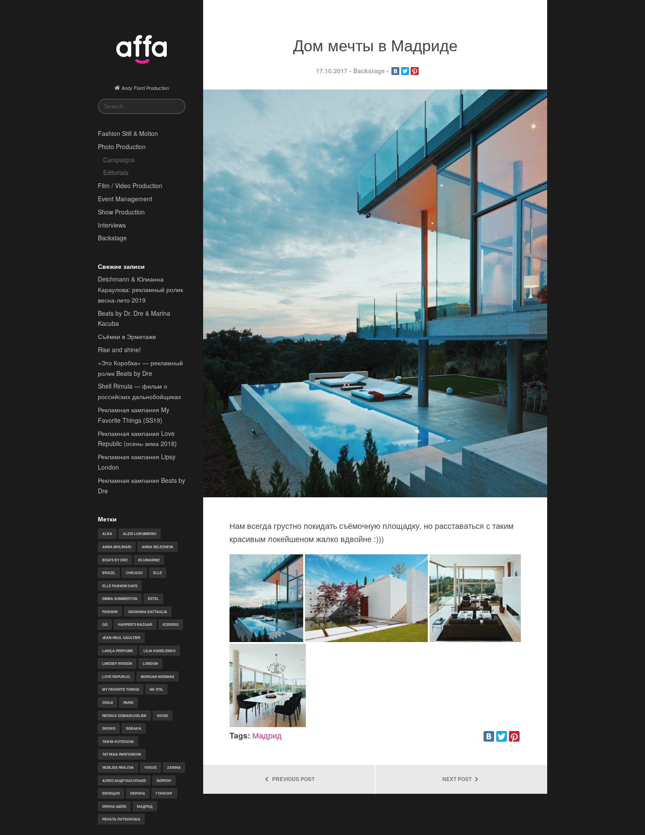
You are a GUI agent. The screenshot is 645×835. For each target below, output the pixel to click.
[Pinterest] (415, 71)
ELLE (157, 572)
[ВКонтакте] (395, 71)
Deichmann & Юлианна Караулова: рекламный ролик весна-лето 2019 (140, 289)
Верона (137, 793)
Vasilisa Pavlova (118, 767)
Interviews (112, 225)
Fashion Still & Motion (128, 133)
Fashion (110, 611)
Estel (153, 598)
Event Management (125, 198)
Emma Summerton (119, 598)
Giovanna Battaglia (147, 611)
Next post (457, 779)
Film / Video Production (130, 185)
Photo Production (122, 146)
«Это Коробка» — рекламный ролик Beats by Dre (140, 368)
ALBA (107, 533)
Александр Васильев (124, 780)
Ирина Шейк (114, 806)
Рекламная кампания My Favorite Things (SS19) (133, 415)
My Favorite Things (120, 689)
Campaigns (119, 159)
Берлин (164, 780)
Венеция (111, 793)
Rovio (162, 715)
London (150, 663)
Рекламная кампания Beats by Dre (141, 485)
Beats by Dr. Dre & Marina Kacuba (134, 318)
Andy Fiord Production (145, 87)
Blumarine (149, 559)
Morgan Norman (157, 676)
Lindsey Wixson (117, 663)
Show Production (121, 211)
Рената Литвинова (121, 819)
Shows (108, 728)
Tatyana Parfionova (121, 754)
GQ (105, 624)
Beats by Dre (115, 559)
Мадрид (145, 806)
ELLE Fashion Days (119, 585)
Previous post (293, 779)
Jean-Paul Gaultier (121, 637)
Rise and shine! (119, 349)
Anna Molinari (116, 546)
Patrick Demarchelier (124, 715)
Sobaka (133, 728)
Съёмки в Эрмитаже (127, 336)
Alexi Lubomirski (139, 533)
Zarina (174, 767)
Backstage (112, 237)
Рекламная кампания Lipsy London (137, 461)
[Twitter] (405, 71)
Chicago (134, 572)
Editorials (116, 172)
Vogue (150, 767)
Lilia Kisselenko (159, 650)
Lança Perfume (117, 650)
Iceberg (171, 624)
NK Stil (156, 689)
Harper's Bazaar (135, 624)
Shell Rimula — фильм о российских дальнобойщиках (139, 391)
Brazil (108, 572)
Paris (128, 702)
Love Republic (116, 676)
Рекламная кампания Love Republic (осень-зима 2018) (137, 438)
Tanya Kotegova (118, 741)
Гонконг (164, 793)
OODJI (107, 702)
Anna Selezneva (157, 546)
